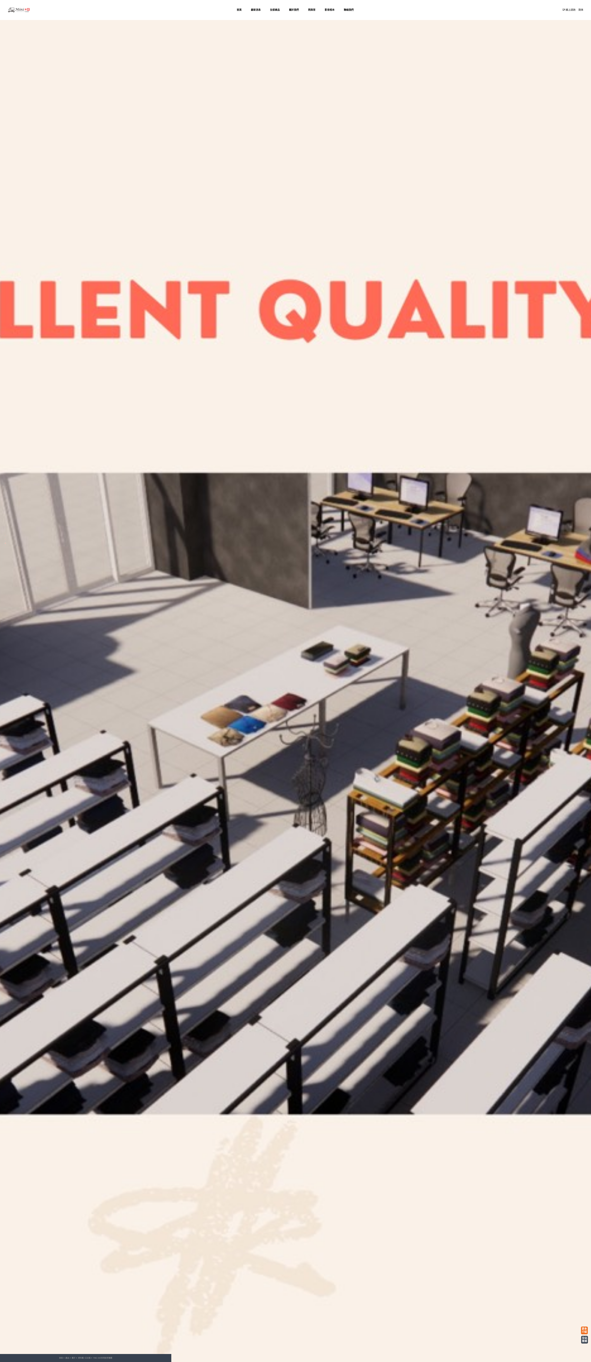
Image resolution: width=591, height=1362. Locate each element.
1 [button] (5, 535)
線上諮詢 (570, 9)
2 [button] (5, 539)
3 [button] (5, 543)
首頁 (61, 1358)
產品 (67, 1358)
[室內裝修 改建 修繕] (23, 10)
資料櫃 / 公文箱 (84, 1358)
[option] (295, 681)
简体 (580, 9)
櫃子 (73, 1358)
